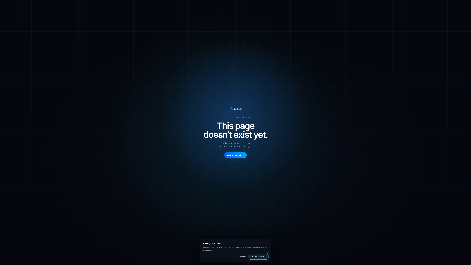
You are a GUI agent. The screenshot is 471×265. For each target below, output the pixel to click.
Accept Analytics (259, 256)
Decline (243, 256)
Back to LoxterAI (234, 155)
